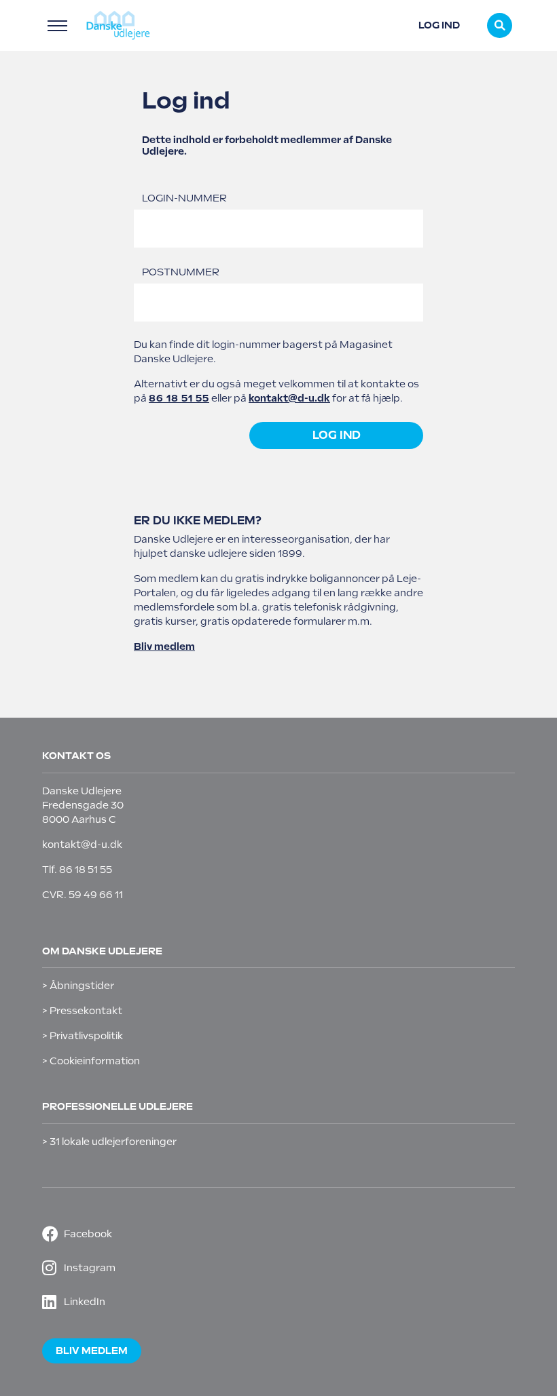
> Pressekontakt (82, 1010)
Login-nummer (184, 198)
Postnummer (180, 272)
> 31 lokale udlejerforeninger (109, 1141)
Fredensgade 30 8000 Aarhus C (83, 812)
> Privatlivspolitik (82, 1035)
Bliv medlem (164, 646)
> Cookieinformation (91, 1060)
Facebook (88, 1233)
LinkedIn (84, 1301)
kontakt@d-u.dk (289, 398)
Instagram (89, 1267)
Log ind (439, 25)
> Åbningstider (78, 985)
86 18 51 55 (179, 398)
